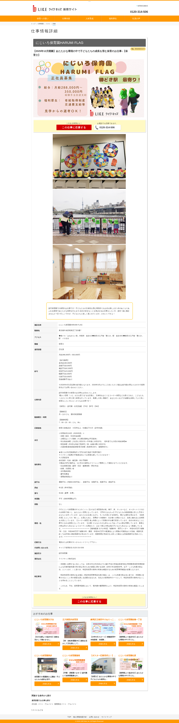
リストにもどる (37, 710)
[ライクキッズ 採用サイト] (57, 8)
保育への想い (43, 19)
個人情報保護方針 (80, 717)
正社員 (34, 704)
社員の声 (136, 19)
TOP (69, 717)
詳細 (54, 24)
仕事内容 (66, 19)
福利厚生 (113, 19)
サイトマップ (106, 717)
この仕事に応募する (74, 127)
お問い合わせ (94, 717)
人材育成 (89, 19)
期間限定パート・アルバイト (65, 704)
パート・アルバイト (45, 704)
